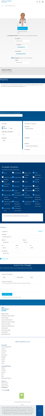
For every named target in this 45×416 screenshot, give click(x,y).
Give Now (3, 359)
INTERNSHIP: (27, 137)
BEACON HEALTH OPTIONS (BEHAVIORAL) (7, 197)
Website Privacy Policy (8, 413)
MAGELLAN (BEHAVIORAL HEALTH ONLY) (17, 204)
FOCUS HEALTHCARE (7, 183)
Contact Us (3, 348)
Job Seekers (3, 370)
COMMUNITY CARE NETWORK (8, 178)
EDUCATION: (27, 126)
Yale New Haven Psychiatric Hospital (8, 321)
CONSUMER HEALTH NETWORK (29, 196)
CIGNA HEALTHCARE (38, 174)
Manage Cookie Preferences (6, 378)
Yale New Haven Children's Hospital (7, 315)
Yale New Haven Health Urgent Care (7, 326)
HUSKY (26, 181)
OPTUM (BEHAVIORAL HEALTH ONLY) (38, 204)
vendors (2, 363)
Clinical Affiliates (4, 332)
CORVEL (26, 177)
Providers (3, 367)
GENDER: (3, 126)
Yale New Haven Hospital (5, 330)
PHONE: (16, 60)
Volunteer (3, 361)
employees (3, 372)
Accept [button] (40, 410)
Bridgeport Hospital (4, 313)
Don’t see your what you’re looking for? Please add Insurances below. (16, 215)
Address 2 (24, 240)
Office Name (4, 234)
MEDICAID (37, 181)
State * (17, 245)
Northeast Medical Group (5, 334)
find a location (4, 354)
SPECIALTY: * (19, 44)
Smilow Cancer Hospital (5, 323)
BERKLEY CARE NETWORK (28, 174)
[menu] (43, 2)
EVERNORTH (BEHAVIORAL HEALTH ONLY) (38, 197)
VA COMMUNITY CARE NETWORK (17, 209)
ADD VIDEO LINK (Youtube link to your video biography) (10, 113)
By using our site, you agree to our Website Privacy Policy (22, 413)
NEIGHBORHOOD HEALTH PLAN (28, 203)
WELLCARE (37, 190)
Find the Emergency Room (6, 346)
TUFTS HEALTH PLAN (7, 209)
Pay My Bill (3, 357)
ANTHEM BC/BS (17, 173)
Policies (22, 404)
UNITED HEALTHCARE (17, 192)
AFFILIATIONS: (18, 51)
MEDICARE (6, 186)
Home (2, 5)
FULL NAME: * (18, 38)
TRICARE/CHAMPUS (8, 190)
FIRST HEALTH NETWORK (38, 178)
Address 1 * (4, 240)
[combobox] (25, 47)
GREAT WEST (17, 181)
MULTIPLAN (16, 186)
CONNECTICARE (17, 177)
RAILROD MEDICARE (37, 187)
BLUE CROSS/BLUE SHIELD (18, 196)
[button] (24, 47)
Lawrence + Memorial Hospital (6, 319)
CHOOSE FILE (23, 28)
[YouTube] (8, 390)
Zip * (31, 245)
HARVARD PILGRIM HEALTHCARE (8, 203)
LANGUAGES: (4, 138)
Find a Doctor (3, 350)
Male (11, 128)
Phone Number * (5, 251)
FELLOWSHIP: (27, 149)
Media (2, 376)
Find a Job (3, 352)
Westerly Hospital (4, 328)
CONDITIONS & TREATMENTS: (7, 131)
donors (2, 374)
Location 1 (5, 231)
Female (5, 128)
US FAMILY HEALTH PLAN (29, 192)
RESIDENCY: (27, 143)
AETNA (5, 173)
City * (3, 245)
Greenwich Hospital (4, 317)
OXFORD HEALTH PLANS (28, 187)
